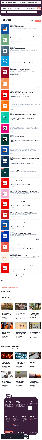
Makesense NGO (8, 421)
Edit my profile (16, 426)
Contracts (16, 11)
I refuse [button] (25, 437)
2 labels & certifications (25, 106)
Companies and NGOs (22, 2)
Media (15, 420)
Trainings (14, 2)
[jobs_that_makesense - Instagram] (21, 432)
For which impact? (18, 8)
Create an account (16, 425)
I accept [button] (25, 435)
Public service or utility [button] (13, 248)
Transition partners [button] (13, 118)
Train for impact (16, 419)
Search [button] (39, 8)
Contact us (24, 418)
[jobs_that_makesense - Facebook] (23, 432)
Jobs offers (9, 2)
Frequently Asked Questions (25, 420)
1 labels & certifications (29, 118)
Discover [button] (37, 175)
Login (15, 424)
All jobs (15, 418)
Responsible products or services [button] (15, 140)
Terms (23, 421)
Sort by (3, 21)
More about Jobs (8, 418)
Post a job (15, 423)
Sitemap (32, 419)
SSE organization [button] (13, 30)
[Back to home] (9, 397)
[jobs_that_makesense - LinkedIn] (19, 432)
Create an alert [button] (38, 20)
